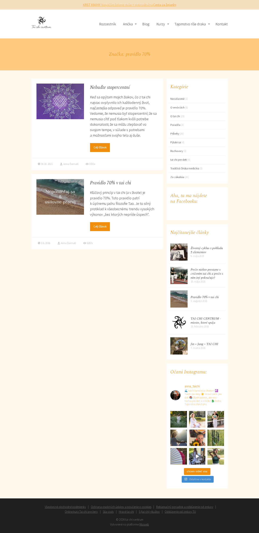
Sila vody (108, 512)
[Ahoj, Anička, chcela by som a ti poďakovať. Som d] (178, 438)
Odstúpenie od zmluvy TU (180, 512)
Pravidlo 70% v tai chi (110, 183)
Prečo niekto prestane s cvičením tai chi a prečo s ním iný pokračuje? (207, 273)
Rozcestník (107, 24)
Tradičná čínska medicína (184, 168)
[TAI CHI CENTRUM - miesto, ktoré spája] (179, 322)
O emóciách (177, 107)
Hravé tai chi (126, 512)
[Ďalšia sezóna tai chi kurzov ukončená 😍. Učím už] (197, 438)
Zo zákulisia (177, 177)
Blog (145, 24)
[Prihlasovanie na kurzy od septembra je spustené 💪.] (215, 419)
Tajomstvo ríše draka (190, 24)
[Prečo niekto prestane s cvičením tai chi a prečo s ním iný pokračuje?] (179, 275)
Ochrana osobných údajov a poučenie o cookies (121, 507)
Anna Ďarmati (71, 164)
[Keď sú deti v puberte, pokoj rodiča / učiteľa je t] (197, 419)
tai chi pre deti (178, 159)
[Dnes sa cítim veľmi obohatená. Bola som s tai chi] (178, 456)
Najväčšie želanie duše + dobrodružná (129, 4)
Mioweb (144, 524)
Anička (128, 24)
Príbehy (174, 133)
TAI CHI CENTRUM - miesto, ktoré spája (206, 320)
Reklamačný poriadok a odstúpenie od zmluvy (184, 507)
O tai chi (175, 116)
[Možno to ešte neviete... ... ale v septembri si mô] (178, 419)
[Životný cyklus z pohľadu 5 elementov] (179, 252)
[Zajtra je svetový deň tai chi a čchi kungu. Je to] (215, 456)
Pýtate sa (175, 142)
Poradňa (175, 125)
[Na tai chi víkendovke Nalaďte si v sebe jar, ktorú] (197, 456)
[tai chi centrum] (41, 24)
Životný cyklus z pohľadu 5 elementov (207, 250)
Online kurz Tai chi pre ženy (81, 512)
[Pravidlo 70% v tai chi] (179, 299)
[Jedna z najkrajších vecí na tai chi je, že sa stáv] (215, 438)
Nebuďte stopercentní (110, 87)
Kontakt (221, 24)
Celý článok (99, 147)
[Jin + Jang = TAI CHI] (179, 346)
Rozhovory (176, 151)
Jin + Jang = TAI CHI (204, 344)
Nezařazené (177, 99)
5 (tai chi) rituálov (149, 512)
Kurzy (160, 24)
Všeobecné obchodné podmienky (65, 507)
